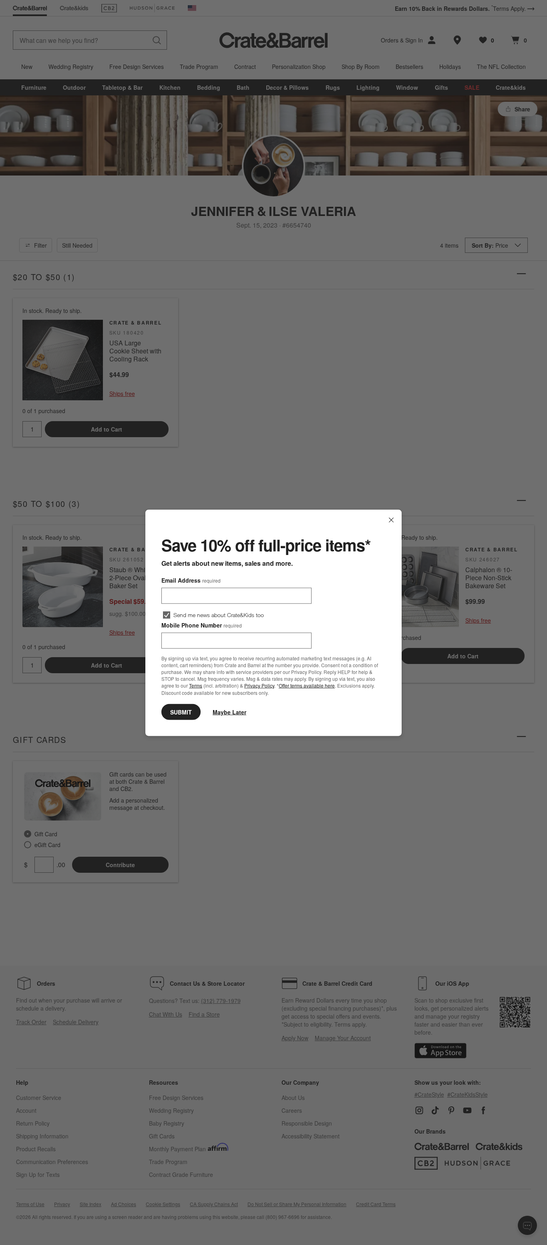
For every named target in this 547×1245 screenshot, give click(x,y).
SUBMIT (181, 712)
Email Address (191, 580)
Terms (195, 685)
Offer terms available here (307, 685)
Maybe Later (229, 712)
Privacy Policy (259, 685)
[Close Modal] (391, 520)
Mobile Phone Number (201, 625)
